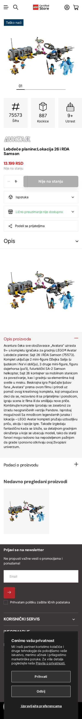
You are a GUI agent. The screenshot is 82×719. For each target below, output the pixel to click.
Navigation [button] (6, 7)
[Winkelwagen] (75, 7)
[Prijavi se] (66, 7)
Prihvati (41, 676)
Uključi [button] (77, 241)
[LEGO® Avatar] (41, 139)
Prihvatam (40, 602)
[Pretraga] (15, 7)
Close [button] (41, 619)
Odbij (41, 691)
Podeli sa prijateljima (30, 226)
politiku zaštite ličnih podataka (48, 602)
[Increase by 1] (16, 181)
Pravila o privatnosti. (50, 663)
